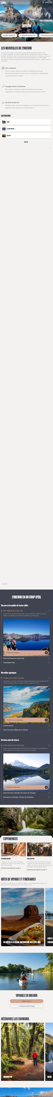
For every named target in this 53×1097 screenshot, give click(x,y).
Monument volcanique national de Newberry (18, 797)
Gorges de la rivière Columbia (13, 678)
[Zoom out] (50, 150)
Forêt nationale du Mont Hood (13, 745)
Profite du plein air (9, 35)
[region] (26, 365)
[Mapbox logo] (5, 584)
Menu (47, 2)
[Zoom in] (50, 148)
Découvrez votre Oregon (27, 1006)
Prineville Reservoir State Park (13, 658)
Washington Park (9, 663)
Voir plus (26, 142)
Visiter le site (26, 1001)
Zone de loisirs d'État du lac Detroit (15, 730)
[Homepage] (3, 3)
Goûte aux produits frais (28, 35)
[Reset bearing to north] (50, 152)
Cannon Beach (8, 726)
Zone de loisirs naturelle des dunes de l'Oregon (19, 793)
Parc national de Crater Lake (13, 611)
